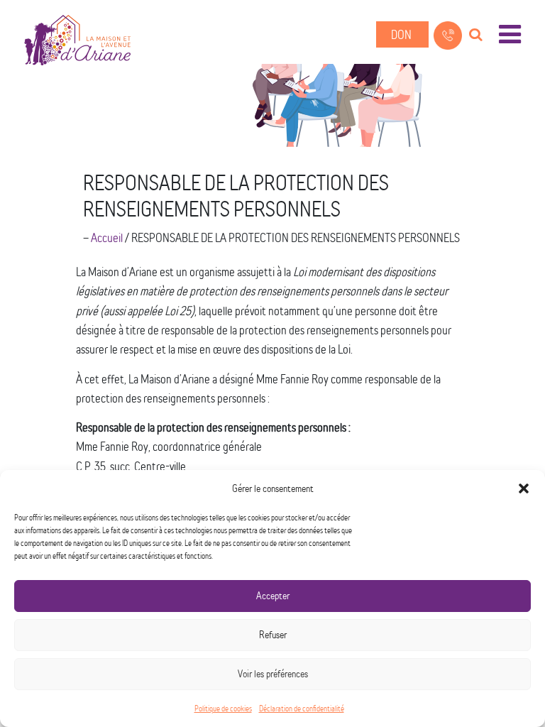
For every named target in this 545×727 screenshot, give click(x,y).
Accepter (273, 595)
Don (402, 34)
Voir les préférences (273, 673)
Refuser (273, 634)
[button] (524, 488)
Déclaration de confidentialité (301, 708)
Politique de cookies (223, 708)
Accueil (107, 237)
